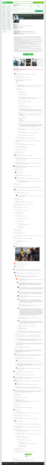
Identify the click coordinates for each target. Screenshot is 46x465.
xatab (15, 70)
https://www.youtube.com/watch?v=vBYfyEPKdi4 (21, 160)
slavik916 (20, 117)
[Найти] (32, 2)
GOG (8, 7)
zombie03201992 (18, 154)
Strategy (9, 11)
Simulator (4, 18)
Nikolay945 (16, 403)
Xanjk (15, 409)
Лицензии (9, 21)
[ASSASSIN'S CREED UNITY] (34, 62)
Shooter (4, 11)
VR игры (4, 7)
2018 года (4, 26)
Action (19, 24)
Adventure (4, 14)
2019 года (22, 24)
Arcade (8, 18)
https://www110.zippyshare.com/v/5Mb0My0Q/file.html (21, 210)
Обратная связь (16, 463)
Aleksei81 (16, 268)
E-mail (14, 9)
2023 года (9, 29)
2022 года (4, 29)
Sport (3, 21)
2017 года (9, 25)
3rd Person (17, 24)
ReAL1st (17, 383)
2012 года (4, 22)
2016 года (4, 25)
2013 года (9, 22)
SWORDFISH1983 (23, 108)
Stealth (8, 14)
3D (15, 24)
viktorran (16, 376)
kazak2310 (18, 342)
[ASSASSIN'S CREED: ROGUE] (40, 62)
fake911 (17, 420)
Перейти (25, 69)
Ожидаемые (9, 6)
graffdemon (16, 165)
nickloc (18, 278)
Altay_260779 (17, 73)
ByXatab (5, 2)
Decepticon (4, 6)
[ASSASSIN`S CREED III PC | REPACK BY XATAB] (22, 62)
